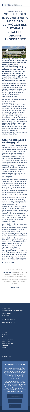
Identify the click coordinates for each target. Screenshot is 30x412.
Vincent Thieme (6, 341)
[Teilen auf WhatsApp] (15, 292)
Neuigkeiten (5, 345)
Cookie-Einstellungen (15, 401)
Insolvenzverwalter (21, 279)
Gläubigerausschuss (15, 278)
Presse (4, 347)
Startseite (4, 334)
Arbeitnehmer (16, 272)
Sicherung (15, 283)
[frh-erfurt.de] (12, 3)
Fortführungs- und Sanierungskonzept (15, 276)
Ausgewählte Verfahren (15, 11)
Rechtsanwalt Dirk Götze (11, 281)
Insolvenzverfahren (8, 279)
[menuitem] (27, 3)
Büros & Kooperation (7, 359)
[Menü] (27, 3)
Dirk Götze (21, 269)
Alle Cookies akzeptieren (15, 396)
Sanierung (23, 281)
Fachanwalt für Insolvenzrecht (14, 274)
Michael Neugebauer (7, 339)
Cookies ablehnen (15, 406)
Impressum (5, 361)
